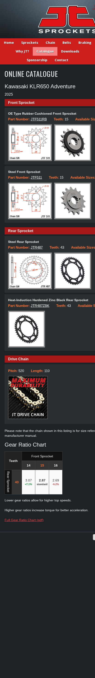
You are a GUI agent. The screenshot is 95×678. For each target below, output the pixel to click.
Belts (66, 43)
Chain (50, 43)
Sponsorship (37, 60)
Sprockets (29, 43)
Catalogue (45, 51)
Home (9, 43)
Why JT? (22, 51)
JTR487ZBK (40, 306)
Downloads (70, 51)
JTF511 (36, 177)
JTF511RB (39, 119)
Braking (84, 43)
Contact (61, 60)
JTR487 (37, 247)
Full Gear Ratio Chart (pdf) (24, 520)
